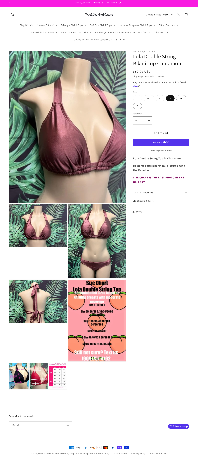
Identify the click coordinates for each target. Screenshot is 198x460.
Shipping (137, 76)
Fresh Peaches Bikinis (48, 453)
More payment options (161, 150)
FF (181, 98)
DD (150, 99)
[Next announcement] (189, 3)
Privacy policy (102, 453)
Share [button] (139, 211)
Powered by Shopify (67, 453)
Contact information (158, 453)
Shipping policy (138, 453)
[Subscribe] (68, 425)
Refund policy (86, 453)
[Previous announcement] (9, 3)
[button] (12, 14)
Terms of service (119, 453)
